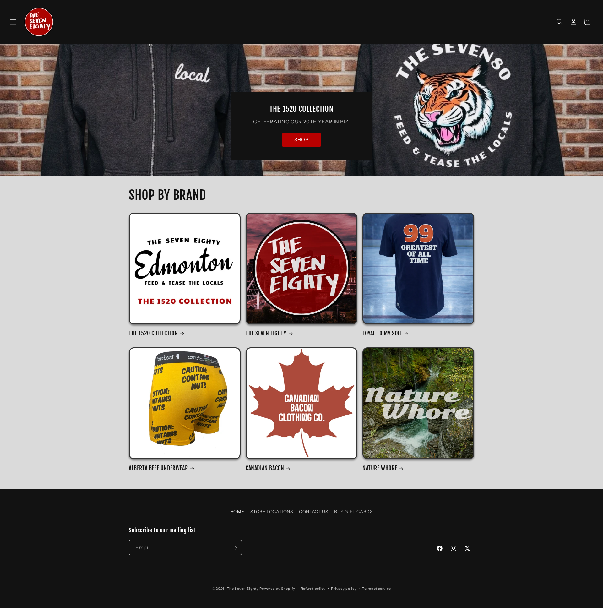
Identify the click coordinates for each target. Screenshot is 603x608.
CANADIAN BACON (265, 467)
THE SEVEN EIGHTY (266, 333)
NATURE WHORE (379, 467)
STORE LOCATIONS (271, 511)
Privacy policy (343, 588)
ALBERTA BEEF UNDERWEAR (158, 467)
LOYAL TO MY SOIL (382, 333)
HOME (237, 511)
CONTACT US (313, 511)
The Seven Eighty (242, 588)
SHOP (301, 140)
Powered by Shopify (277, 588)
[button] (13, 22)
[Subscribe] (235, 547)
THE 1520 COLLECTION (153, 333)
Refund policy (313, 588)
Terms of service (376, 588)
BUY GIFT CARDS (353, 511)
